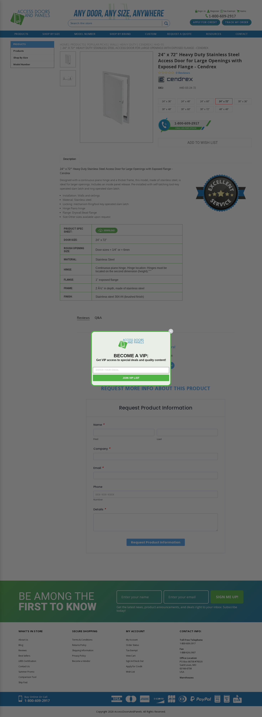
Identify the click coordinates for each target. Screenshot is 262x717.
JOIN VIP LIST (131, 377)
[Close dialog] (171, 331)
